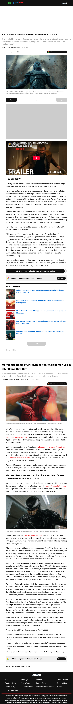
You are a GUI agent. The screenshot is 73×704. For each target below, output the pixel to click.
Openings (24, 680)
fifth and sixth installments (20, 458)
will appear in (51, 447)
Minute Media (14, 695)
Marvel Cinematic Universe (56, 486)
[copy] (17, 52)
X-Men (14, 350)
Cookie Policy (10, 687)
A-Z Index (60, 687)
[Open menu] (5, 3)
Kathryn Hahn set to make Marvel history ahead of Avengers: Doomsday (36, 643)
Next (61, 100)
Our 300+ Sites (62, 680)
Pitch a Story (25, 683)
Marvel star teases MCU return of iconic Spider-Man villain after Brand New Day (37, 647)
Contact (39, 680)
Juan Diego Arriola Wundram (16, 379)
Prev (11, 100)
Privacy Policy (41, 683)
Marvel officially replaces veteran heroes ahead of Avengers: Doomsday (35, 652)
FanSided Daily (10, 683)
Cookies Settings (11, 690)
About (7, 680)
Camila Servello (10, 47)
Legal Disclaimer (27, 687)
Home (8, 350)
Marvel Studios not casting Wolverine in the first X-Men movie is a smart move (36, 639)
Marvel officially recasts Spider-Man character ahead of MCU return (34, 634)
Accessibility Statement (45, 687)
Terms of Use (62, 683)
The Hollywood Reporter (33, 535)
